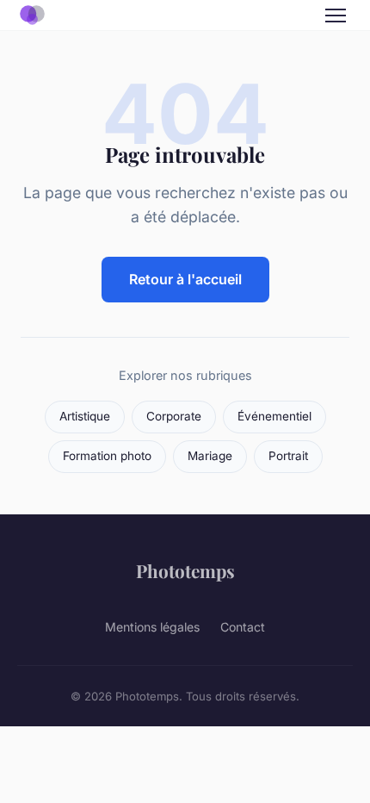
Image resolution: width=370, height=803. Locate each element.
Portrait (288, 456)
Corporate (173, 416)
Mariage (210, 456)
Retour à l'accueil (185, 279)
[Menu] (335, 15)
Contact (242, 626)
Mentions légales (152, 626)
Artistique (84, 416)
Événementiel (274, 416)
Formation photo (107, 456)
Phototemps (185, 570)
